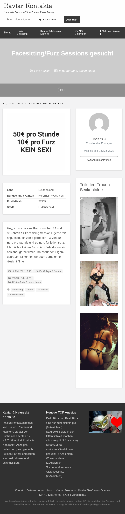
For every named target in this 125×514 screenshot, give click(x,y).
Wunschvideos (55, 458)
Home (7, 32)
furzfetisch (42, 289)
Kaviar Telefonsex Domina (50, 32)
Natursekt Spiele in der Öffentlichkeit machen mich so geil (60, 436)
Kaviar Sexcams (22, 32)
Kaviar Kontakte (28, 6)
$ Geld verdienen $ (110, 32)
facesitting (17, 289)
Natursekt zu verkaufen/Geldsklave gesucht (59, 449)
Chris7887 (99, 139)
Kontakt (19, 490)
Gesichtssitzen (15, 294)
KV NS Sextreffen (80, 32)
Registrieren (49, 19)
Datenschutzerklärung (40, 490)
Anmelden (71, 19)
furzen (30, 289)
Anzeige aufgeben (20, 19)
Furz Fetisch (42, 70)
